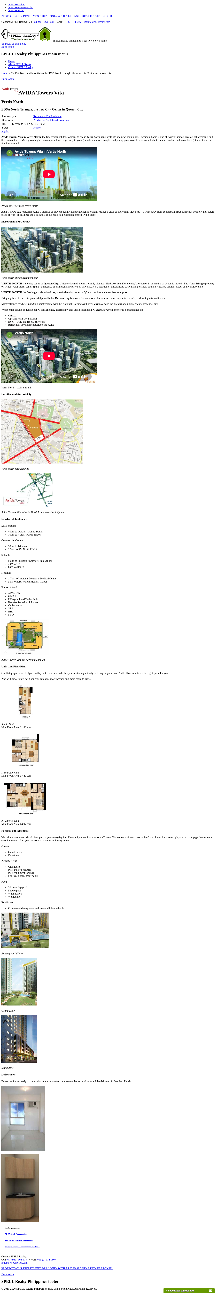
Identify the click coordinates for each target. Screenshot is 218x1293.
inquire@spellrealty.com (97, 21)
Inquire (5, 131)
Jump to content (16, 4)
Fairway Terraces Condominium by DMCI (22, 1247)
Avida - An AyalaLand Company (51, 120)
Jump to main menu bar (20, 7)
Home (11, 61)
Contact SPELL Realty (20, 67)
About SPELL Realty (19, 64)
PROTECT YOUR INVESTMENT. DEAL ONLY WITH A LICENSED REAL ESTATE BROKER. (57, 16)
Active (37, 127)
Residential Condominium (47, 116)
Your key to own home (13, 43)
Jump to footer (16, 10)
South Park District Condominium (19, 1240)
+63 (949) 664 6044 (43, 21)
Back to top (7, 46)
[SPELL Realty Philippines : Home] (26, 40)
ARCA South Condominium (16, 1234)
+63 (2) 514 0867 (72, 21)
